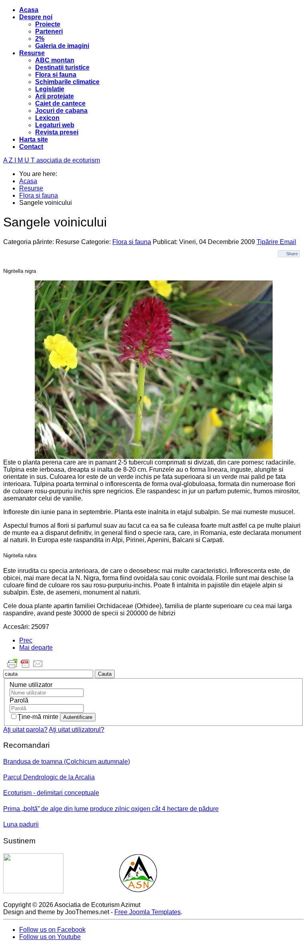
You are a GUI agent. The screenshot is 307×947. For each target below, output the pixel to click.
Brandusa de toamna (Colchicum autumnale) (66, 761)
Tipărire (268, 241)
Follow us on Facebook (52, 929)
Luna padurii (21, 824)
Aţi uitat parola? (25, 729)
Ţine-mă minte (39, 716)
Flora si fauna (131, 241)
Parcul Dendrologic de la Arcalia (49, 777)
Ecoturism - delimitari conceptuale (51, 792)
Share (292, 253)
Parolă (19, 700)
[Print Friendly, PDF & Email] (25, 667)
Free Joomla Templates (147, 912)
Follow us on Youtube (50, 936)
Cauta (105, 674)
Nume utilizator (31, 684)
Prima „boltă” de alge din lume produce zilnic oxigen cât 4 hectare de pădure (111, 808)
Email (288, 241)
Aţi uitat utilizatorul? (76, 729)
